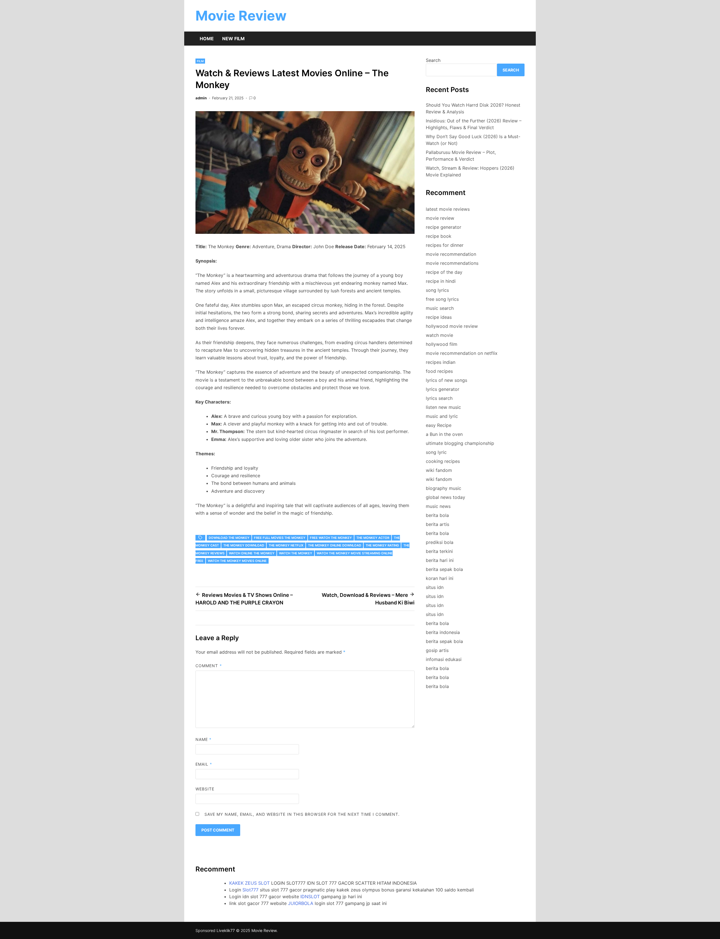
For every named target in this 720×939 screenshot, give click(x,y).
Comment (208, 665)
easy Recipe (438, 425)
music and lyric (442, 416)
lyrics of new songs (446, 380)
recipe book (438, 236)
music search (440, 308)
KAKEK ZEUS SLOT (249, 883)
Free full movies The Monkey (279, 538)
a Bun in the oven (444, 434)
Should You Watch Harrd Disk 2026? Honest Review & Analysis (473, 108)
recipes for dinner (445, 245)
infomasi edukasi (444, 659)
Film (200, 61)
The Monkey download (243, 545)
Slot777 (250, 890)
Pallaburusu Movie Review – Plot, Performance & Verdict (461, 155)
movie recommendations (452, 263)
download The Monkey (229, 538)
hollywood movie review (452, 326)
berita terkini (439, 551)
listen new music (443, 407)
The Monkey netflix (286, 545)
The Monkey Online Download (334, 545)
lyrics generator (442, 389)
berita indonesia (443, 632)
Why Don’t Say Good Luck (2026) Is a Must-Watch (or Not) (473, 140)
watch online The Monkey (251, 553)
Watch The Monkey (295, 553)
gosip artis (437, 650)
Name (203, 739)
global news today (445, 497)
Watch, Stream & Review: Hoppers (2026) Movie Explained (470, 171)
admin (201, 98)
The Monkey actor (372, 538)
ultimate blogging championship (460, 443)
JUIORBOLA (300, 903)
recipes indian (440, 362)
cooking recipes (443, 461)
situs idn (435, 587)
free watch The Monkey (331, 538)
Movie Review (241, 15)
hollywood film (441, 344)
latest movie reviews (448, 209)
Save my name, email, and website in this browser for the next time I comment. (302, 814)
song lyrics (437, 290)
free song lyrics (442, 299)
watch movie (439, 335)
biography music (443, 488)
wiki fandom (439, 470)
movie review (440, 218)
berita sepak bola (444, 569)
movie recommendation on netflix (462, 353)
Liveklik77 (226, 930)
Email (203, 764)
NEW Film (233, 38)
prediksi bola (439, 542)
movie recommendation (451, 254)
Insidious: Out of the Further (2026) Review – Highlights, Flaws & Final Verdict (473, 124)
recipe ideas (439, 317)
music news (438, 506)
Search (433, 60)
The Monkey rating (382, 545)
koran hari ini (439, 578)
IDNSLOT (310, 896)
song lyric (436, 452)
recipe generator (443, 227)
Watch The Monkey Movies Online (237, 561)
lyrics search (439, 398)
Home (207, 38)
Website (205, 788)
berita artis (437, 524)
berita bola (437, 515)
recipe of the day (444, 272)
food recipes (439, 371)
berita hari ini (440, 560)
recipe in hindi (441, 281)
